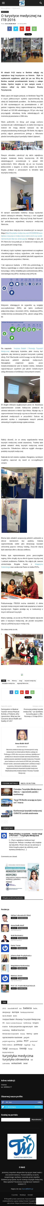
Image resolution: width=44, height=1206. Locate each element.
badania (27, 1008)
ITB (9, 680)
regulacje (27, 1045)
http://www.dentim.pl (16, 940)
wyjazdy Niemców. (23, 683)
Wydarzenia (16, 8)
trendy (23, 1048)
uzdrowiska (6, 1063)
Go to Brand (7, 1016)
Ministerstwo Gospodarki (10, 1034)
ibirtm (15, 1016)
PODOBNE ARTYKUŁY (10, 783)
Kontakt (30, 1195)
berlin (35, 1008)
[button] (41, 3)
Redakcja (23, 1195)
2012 (4, 1008)
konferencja (27, 1023)
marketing (5, 1030)
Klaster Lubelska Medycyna (14, 1023)
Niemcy (14, 680)
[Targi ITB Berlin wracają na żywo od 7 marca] (6, 802)
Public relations (7, 1045)
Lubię (39, 1102)
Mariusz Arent (16, 976)
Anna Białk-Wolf (10, 23)
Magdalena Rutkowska (20, 966)
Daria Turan (16, 945)
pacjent (26, 1037)
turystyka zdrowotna (15, 1059)
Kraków (5, 1027)
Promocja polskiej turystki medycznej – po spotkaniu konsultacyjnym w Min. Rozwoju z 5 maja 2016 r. (33, 712)
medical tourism (17, 1030)
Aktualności (5, 795)
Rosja (33, 1045)
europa (15, 1012)
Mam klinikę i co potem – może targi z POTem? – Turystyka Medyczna (25, 834)
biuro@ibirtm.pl (27, 1189)
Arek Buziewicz (17, 935)
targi (20, 680)
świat (25, 1063)
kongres (36, 1023)
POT (26, 1041)
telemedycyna (13, 1049)
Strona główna (5, 8)
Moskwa (22, 1034)
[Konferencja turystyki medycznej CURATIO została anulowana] (6, 813)
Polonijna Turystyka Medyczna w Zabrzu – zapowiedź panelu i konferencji (28, 792)
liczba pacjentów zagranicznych (21, 1026)
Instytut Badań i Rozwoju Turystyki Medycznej (21, 1019)
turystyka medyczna (8, 683)
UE (32, 1060)
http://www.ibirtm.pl (22, 746)
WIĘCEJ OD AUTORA (28, 783)
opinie (36, 1034)
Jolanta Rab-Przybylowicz (21, 955)
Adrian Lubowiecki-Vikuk (21, 915)
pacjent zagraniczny (8, 1041)
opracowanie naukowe (12, 1037)
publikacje (18, 1045)
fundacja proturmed (27, 1012)
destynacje (6, 1012)
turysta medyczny (30, 680)
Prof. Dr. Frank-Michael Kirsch (23, 986)
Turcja (30, 1049)
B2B (20, 1008)
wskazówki (16, 1063)
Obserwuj (37, 1107)
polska (19, 1041)
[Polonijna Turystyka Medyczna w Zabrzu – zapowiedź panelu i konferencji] (6, 792)
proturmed (33, 1041)
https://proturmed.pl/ (16, 980)
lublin (36, 1026)
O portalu (15, 1195)
